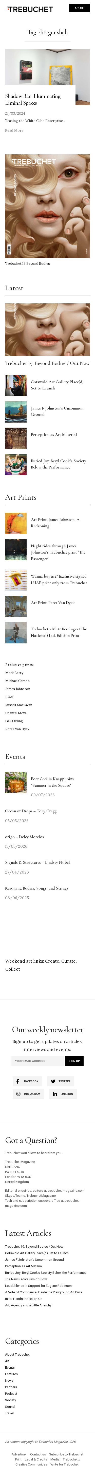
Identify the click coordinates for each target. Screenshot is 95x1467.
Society (10, 1400)
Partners (11, 1387)
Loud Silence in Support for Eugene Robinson (38, 1286)
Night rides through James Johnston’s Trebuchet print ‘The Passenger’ (58, 552)
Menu (79, 8)
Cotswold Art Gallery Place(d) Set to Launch (37, 1253)
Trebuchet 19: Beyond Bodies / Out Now (47, 363)
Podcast (11, 1393)
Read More (14, 130)
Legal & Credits (36, 1459)
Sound (10, 1407)
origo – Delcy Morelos (24, 836)
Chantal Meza (16, 713)
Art (7, 1361)
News (9, 1380)
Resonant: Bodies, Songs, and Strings (37, 888)
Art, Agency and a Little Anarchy (28, 1305)
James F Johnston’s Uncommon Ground (34, 1259)
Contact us (38, 1454)
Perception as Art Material (54, 434)
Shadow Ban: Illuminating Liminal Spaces (33, 99)
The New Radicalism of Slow (26, 1279)
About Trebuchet (17, 1354)
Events (10, 1367)
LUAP (9, 697)
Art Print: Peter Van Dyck (53, 602)
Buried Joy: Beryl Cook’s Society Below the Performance (45, 1273)
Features (11, 1374)
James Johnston (17, 689)
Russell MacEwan (18, 705)
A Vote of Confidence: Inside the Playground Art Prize (43, 1292)
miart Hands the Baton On (23, 1299)
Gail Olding (14, 721)
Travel (9, 1413)
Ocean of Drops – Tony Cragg (30, 811)
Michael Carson (17, 681)
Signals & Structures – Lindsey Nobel (37, 862)
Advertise (19, 1454)
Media (55, 1459)
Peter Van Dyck (17, 729)
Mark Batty (14, 673)
